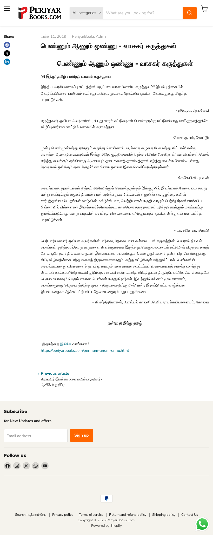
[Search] (190, 13)
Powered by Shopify (106, 525)
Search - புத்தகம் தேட (30, 514)
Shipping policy (164, 514)
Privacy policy (62, 514)
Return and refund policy (128, 514)
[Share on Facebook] (7, 45)
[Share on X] (7, 53)
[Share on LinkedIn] (7, 62)
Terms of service (91, 514)
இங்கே (65, 344)
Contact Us (189, 514)
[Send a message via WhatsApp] (202, 524)
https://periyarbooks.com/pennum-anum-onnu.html (85, 350)
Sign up (81, 435)
